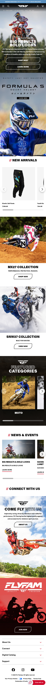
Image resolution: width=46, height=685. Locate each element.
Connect (6, 648)
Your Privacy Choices (11, 678)
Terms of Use (37, 678)
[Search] (8, 6)
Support (5, 661)
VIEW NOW (23, 346)
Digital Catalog (9, 654)
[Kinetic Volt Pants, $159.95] (18, 183)
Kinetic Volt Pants (8, 203)
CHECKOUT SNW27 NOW (11, 1)
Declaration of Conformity (23, 681)
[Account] (38, 6)
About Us (23, 524)
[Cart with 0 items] (43, 6)
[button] (3, 189)
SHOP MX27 (23, 60)
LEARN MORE (23, 66)
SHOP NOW (23, 276)
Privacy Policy (27, 678)
